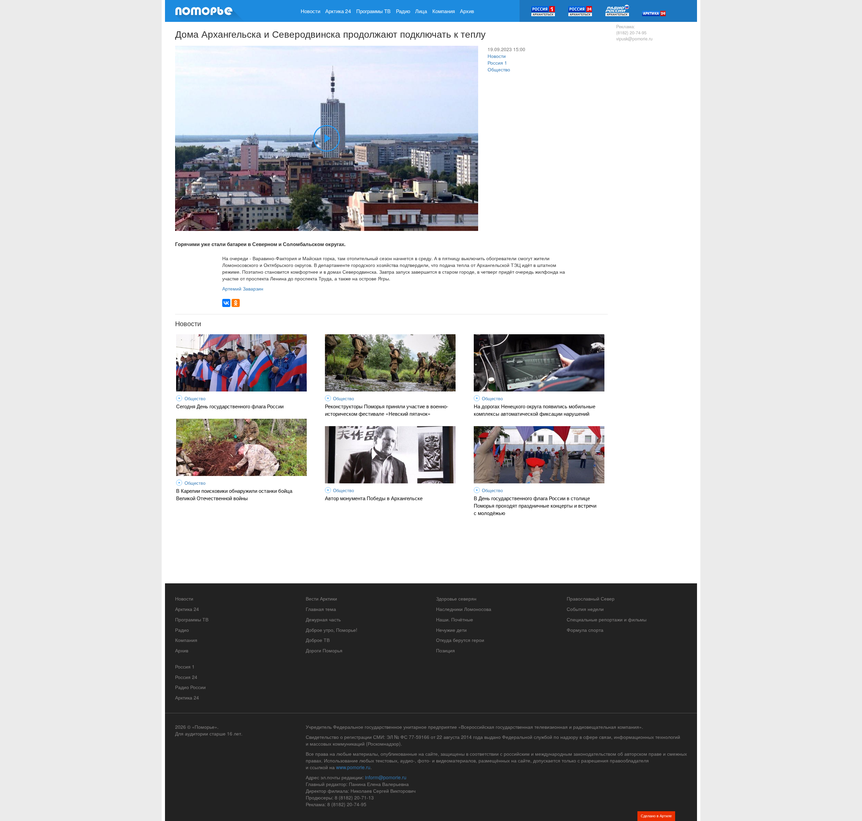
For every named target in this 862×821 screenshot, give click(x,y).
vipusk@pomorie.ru (634, 39)
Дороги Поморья (324, 650)
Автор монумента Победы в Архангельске (374, 498)
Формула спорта (585, 629)
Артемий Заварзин (242, 288)
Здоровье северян (456, 598)
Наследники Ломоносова (463, 609)
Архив (467, 10)
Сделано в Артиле (656, 815)
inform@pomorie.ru (385, 777)
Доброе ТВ (318, 640)
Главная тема (321, 609)
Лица (421, 10)
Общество (499, 69)
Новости (310, 10)
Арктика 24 (338, 10)
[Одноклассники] (236, 303)
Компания (443, 10)
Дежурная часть (323, 619)
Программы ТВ (373, 10)
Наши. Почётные (454, 619)
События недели (585, 609)
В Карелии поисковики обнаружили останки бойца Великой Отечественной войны (234, 494)
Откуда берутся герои (460, 640)
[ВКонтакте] (226, 303)
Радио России (190, 687)
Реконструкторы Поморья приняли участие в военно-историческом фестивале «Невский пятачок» (386, 409)
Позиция (445, 650)
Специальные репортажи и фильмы (606, 619)
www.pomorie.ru (353, 767)
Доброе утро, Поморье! (331, 629)
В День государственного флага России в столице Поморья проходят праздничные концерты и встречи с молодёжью (535, 505)
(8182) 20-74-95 (631, 33)
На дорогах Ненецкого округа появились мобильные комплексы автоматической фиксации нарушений (534, 409)
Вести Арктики (321, 598)
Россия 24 (186, 677)
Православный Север (591, 598)
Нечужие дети (451, 629)
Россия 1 (497, 62)
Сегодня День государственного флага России (230, 406)
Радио (403, 10)
